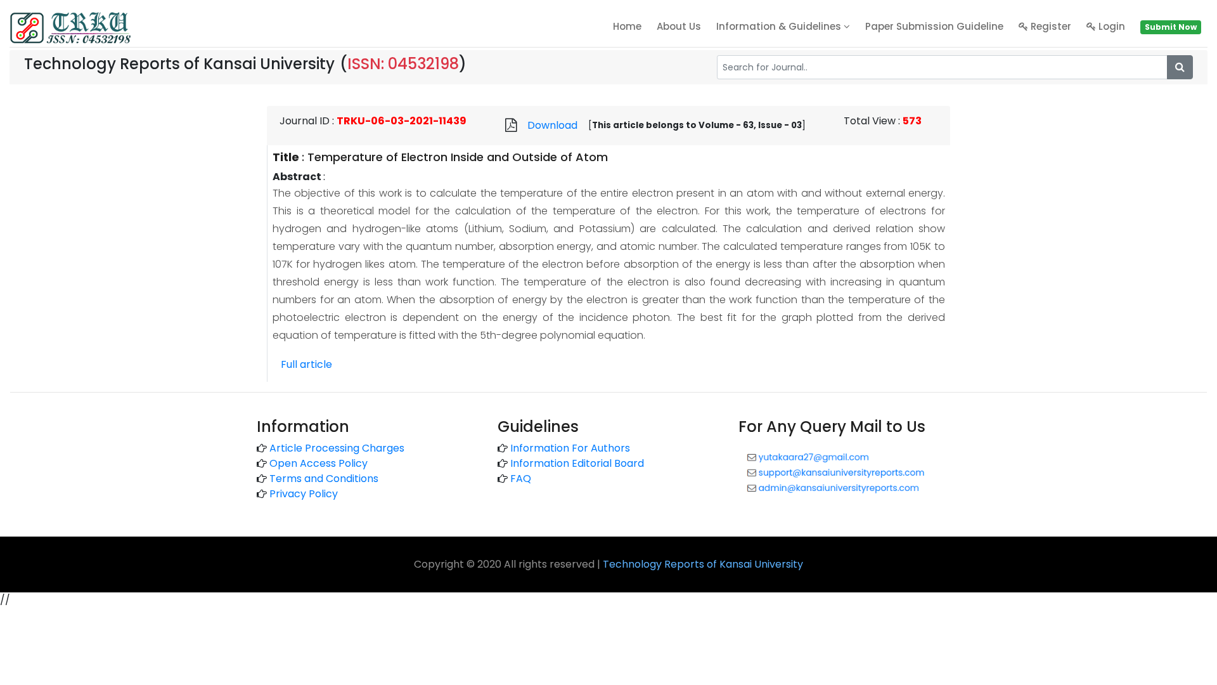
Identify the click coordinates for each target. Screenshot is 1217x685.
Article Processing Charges (336, 448)
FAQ (520, 478)
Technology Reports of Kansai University (703, 564)
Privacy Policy (303, 493)
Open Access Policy (318, 463)
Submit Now (1171, 27)
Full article (306, 364)
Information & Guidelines (780, 26)
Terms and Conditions (323, 478)
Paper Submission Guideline (934, 26)
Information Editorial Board (577, 463)
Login (1110, 26)
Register (1049, 26)
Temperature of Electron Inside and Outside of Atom (457, 157)
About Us (679, 26)
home (627, 26)
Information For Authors (570, 448)
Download (552, 125)
